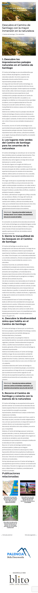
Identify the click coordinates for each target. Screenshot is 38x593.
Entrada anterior (6, 535)
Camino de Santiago (9, 34)
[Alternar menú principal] (34, 4)
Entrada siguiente (31, 535)
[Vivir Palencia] (7, 4)
